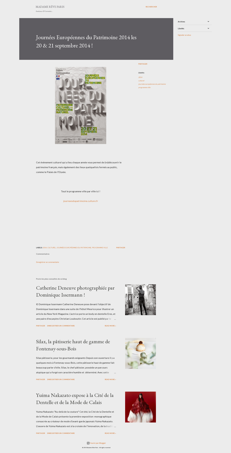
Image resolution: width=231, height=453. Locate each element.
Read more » (110, 326)
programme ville (144, 87)
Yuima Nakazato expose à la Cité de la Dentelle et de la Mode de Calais (75, 399)
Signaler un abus (184, 35)
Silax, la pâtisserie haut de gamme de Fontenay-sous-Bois (73, 345)
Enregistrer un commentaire (47, 262)
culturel (141, 81)
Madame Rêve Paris (50, 7)
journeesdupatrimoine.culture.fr (80, 200)
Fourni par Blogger (98, 443)
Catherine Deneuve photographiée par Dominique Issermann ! (75, 291)
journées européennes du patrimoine (152, 84)
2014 (140, 77)
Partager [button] (142, 64)
